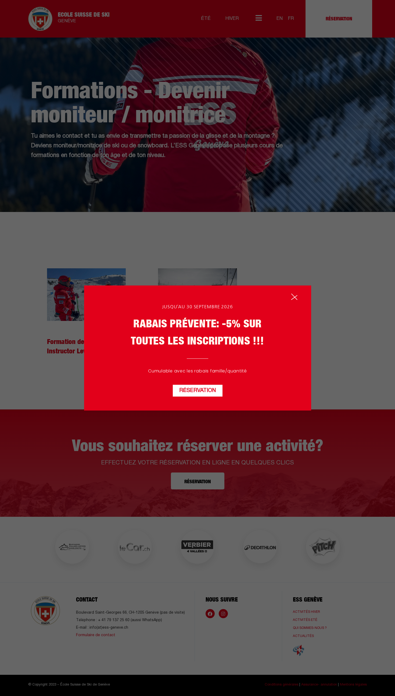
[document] (197, 348)
